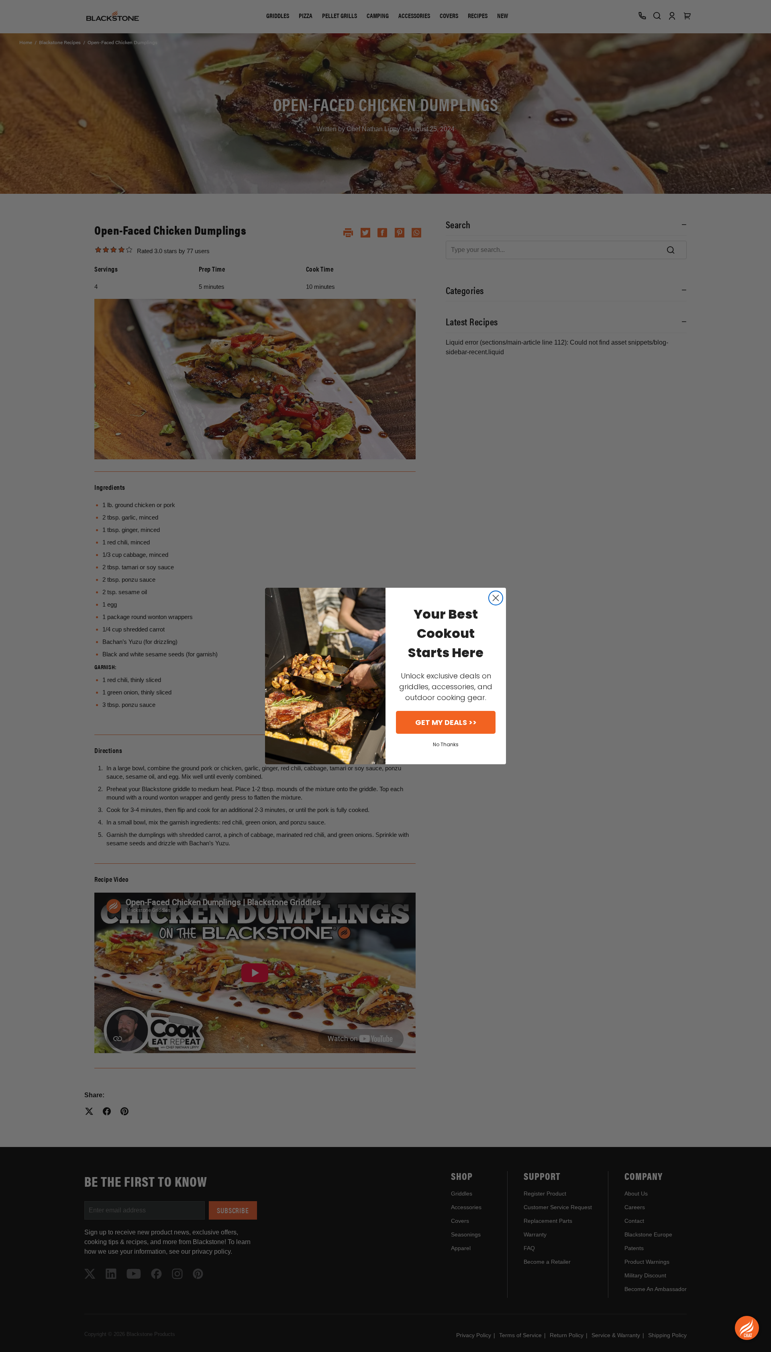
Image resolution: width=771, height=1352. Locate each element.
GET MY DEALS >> (446, 722)
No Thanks (446, 744)
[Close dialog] (496, 598)
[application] (747, 1328)
